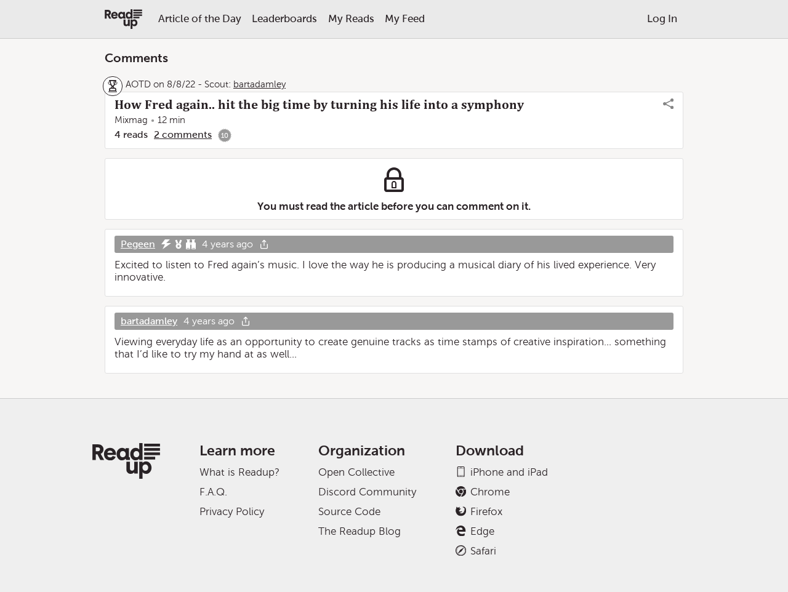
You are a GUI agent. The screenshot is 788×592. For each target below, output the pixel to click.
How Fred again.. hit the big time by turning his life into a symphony (319, 104)
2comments (183, 134)
